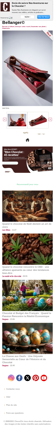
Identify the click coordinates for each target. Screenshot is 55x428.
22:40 (11, 365)
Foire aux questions (15, 413)
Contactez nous (13, 389)
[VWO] (12, 18)
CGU (8, 397)
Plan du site (11, 405)
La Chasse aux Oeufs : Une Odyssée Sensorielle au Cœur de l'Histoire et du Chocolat (24, 359)
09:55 (24, 276)
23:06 (11, 319)
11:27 (13, 230)
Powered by (5, 18)
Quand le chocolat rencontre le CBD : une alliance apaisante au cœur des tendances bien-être (25, 270)
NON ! (27, 17)
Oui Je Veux (43, 17)
